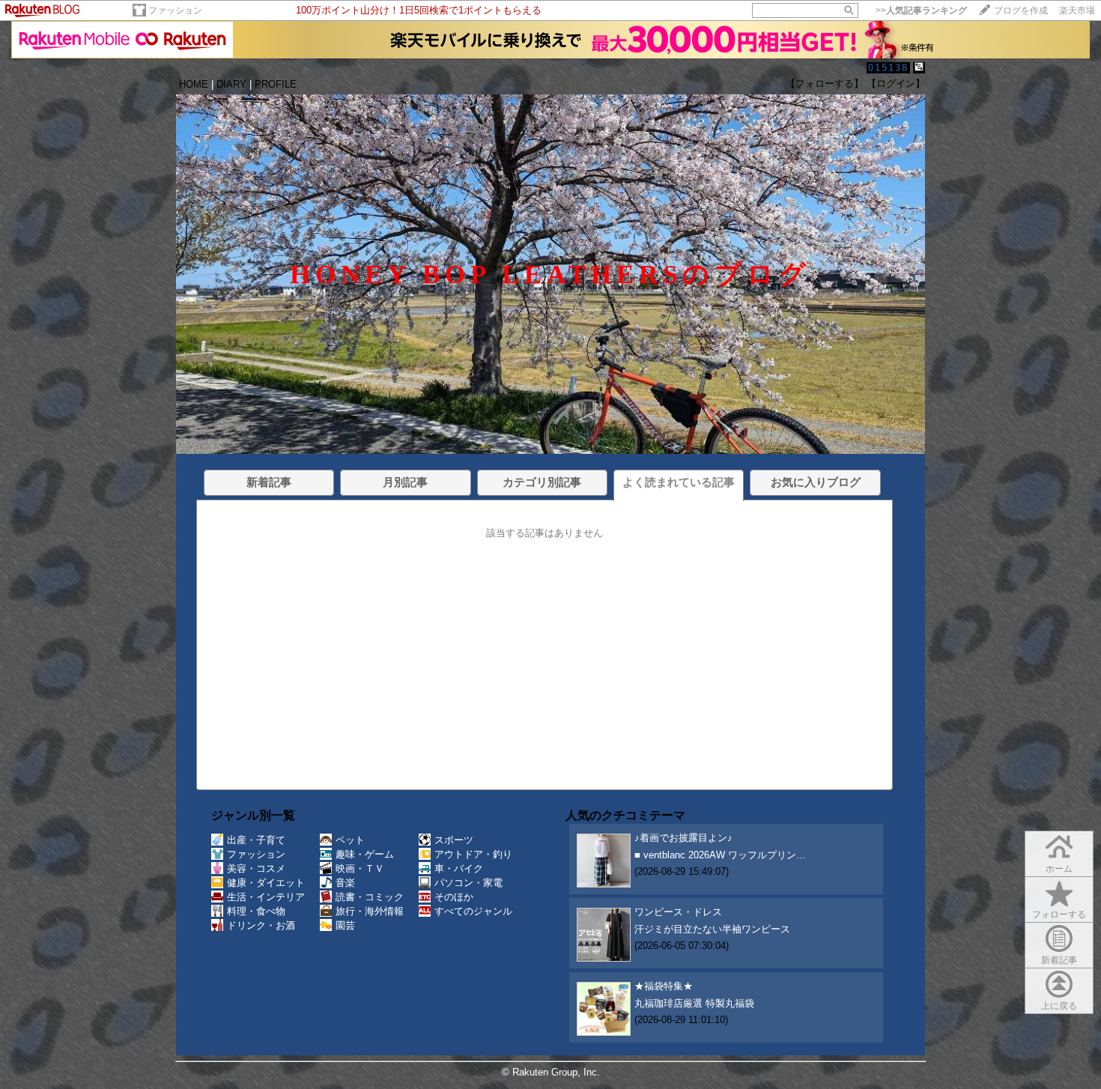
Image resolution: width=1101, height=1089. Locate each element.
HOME (193, 84)
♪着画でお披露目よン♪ (683, 837)
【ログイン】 (896, 83)
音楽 (345, 882)
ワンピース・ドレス (678, 911)
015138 (888, 67)
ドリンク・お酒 (261, 925)
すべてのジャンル (473, 911)
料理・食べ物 (256, 911)
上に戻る (1059, 1006)
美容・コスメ (256, 868)
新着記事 (1059, 960)
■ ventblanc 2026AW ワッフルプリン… (720, 855)
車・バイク (458, 868)
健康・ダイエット (266, 882)
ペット (350, 840)
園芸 (345, 925)
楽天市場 (1077, 10)
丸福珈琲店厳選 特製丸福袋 (694, 1003)
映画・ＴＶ (360, 868)
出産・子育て (256, 840)
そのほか (453, 897)
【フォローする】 (825, 83)
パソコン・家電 (468, 882)
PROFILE (276, 84)
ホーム (1059, 869)
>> (921, 10)
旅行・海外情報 (370, 911)
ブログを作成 (1021, 10)
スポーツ (453, 840)
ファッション (175, 10)
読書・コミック (370, 897)
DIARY (231, 84)
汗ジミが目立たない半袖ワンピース (712, 929)
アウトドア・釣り (473, 854)
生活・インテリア (266, 897)
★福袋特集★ (663, 986)
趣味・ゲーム (365, 854)
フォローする (1059, 914)
